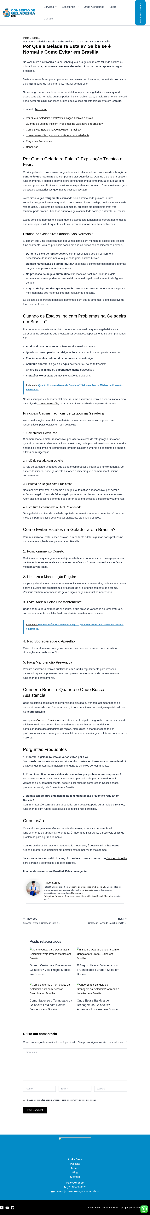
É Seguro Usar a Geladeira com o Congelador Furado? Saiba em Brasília (98, 970)
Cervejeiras (69, 896)
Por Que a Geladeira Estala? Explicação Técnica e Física (59, 118)
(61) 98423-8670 (76, 1187)
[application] (55, 7)
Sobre (112, 6)
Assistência (68, 6)
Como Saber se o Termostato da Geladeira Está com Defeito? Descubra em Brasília (51, 1005)
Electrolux (108, 896)
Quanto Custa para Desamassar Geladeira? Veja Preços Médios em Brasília (51, 970)
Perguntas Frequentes (39, 141)
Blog (75, 1172)
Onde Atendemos (94, 6)
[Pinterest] (13, 1208)
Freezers (59, 896)
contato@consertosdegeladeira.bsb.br (76, 1191)
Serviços (49, 6)
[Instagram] (2, 1208)
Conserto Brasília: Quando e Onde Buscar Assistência (57, 135)
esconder (41, 109)
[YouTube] (7, 1208)
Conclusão (32, 147)
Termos (75, 1168)
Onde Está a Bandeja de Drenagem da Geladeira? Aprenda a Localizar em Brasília (97, 1005)
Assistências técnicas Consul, (89, 896)
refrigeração (87, 890)
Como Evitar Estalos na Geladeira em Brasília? (53, 129)
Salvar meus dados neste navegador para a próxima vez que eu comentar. (62, 1100)
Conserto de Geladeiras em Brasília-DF (87, 887)
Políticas (75, 1163)
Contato (48, 18)
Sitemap (75, 1176)
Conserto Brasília (47, 403)
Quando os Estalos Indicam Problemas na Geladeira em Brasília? (64, 123)
